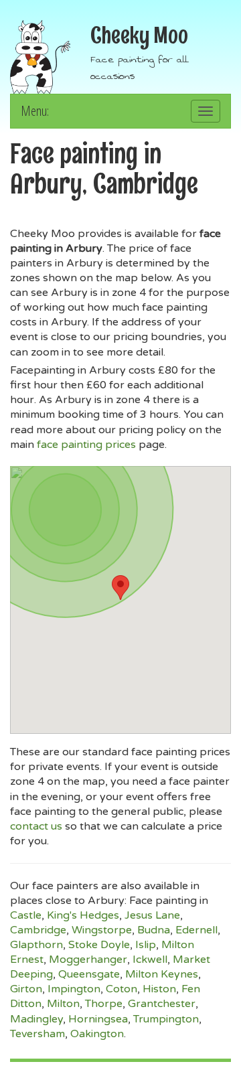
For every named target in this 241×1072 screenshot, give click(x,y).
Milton (63, 1003)
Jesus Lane (152, 915)
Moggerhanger (88, 959)
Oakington (97, 1034)
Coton (121, 989)
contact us (36, 826)
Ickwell (150, 959)
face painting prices (86, 444)
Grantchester (161, 1003)
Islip (145, 944)
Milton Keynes (161, 974)
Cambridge (38, 930)
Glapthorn (36, 944)
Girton (26, 989)
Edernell (196, 930)
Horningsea (98, 1019)
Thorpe (104, 1003)
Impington (74, 989)
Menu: (35, 111)
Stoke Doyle (99, 944)
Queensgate (89, 974)
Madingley (36, 1019)
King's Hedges (83, 915)
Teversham (37, 1034)
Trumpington (166, 1019)
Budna (153, 930)
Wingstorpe (102, 930)
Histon (159, 989)
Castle (26, 915)
